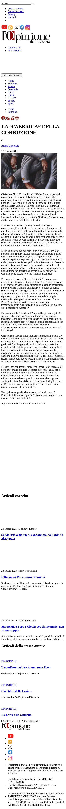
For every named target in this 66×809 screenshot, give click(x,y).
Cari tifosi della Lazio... (16, 691)
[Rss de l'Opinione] (10, 29)
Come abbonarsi (16, 11)
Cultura (11, 95)
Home (11, 80)
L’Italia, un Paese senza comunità (23, 577)
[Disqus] (33, 450)
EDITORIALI (8, 661)
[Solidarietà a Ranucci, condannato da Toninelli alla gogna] (20, 526)
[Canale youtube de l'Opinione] (4, 29)
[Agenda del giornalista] (15, 72)
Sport (10, 103)
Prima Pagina (14, 50)
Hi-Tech (12, 98)
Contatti (12, 17)
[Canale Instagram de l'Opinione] (27, 29)
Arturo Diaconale (10, 145)
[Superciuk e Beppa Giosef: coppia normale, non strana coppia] (20, 617)
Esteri (10, 92)
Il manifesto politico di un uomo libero (26, 667)
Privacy (11, 14)
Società (11, 100)
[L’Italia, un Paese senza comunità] (20, 568)
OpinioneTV (14, 47)
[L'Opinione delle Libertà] (26, 42)
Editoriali (12, 83)
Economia (13, 89)
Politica (11, 86)
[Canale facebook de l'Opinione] (22, 29)
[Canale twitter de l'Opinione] (16, 29)
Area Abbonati (15, 8)
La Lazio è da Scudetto (16, 714)
